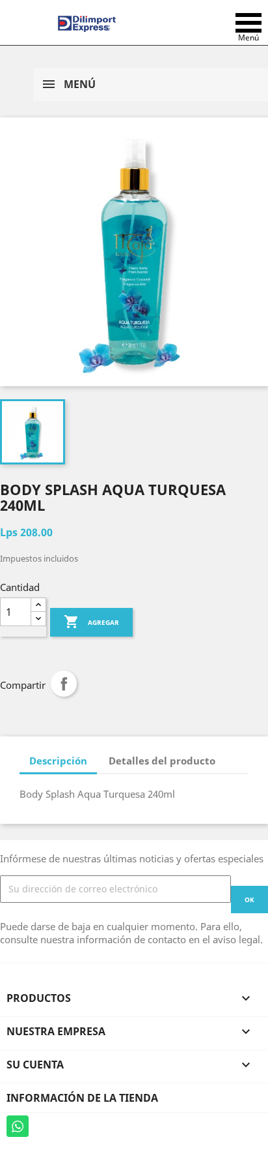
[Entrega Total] (87, 23)
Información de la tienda (82, 1098)
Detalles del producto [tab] (162, 760)
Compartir (64, 684)
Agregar (91, 621)
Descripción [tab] (58, 760)
